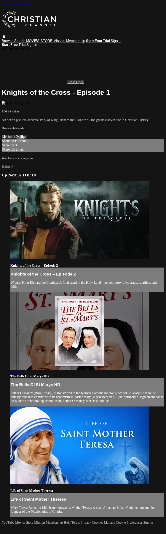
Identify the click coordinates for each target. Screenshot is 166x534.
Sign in (116, 41)
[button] (4, 36)
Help (67, 522)
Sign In (31, 45)
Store (29, 522)
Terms (76, 522)
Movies (20, 522)
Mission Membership (69, 41)
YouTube (8, 522)
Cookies (98, 522)
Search (20, 41)
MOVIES (33, 41)
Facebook (9, 137)
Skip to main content (16, 3)
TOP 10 (7, 111)
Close (71, 82)
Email (23, 137)
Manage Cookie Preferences (123, 522)
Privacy (86, 522)
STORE (46, 41)
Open (80, 82)
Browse (8, 41)
